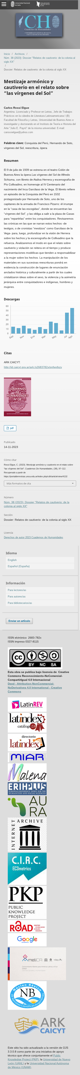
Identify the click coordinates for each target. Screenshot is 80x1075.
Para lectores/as (17, 590)
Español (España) (19, 566)
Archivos (20, 54)
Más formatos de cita (19, 483)
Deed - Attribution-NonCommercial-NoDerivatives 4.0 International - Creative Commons (35, 687)
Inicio (7, 54)
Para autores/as (17, 596)
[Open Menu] (4, 4)
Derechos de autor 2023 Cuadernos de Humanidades (33, 537)
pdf (11, 428)
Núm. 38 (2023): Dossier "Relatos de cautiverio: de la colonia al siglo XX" (39, 59)
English (12, 560)
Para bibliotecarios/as (20, 603)
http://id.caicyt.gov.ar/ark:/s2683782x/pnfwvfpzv (33, 367)
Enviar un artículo (19, 620)
